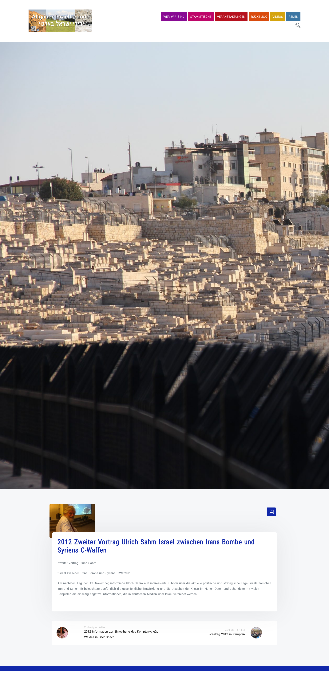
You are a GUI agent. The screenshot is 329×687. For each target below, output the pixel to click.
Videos (277, 16)
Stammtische (200, 16)
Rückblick (259, 16)
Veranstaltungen (231, 16)
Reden (293, 16)
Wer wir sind (173, 16)
